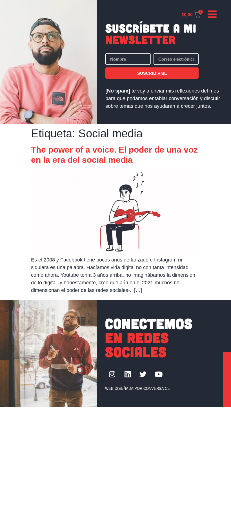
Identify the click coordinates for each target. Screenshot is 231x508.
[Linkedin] (128, 374)
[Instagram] (112, 374)
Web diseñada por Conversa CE (137, 388)
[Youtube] (159, 374)
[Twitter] (143, 374)
